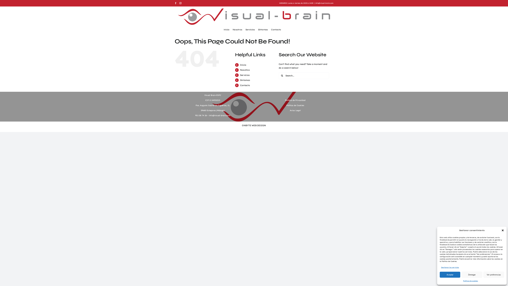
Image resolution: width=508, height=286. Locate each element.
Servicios (245, 75)
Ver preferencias (494, 275)
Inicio (243, 65)
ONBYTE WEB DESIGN (254, 125)
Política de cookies (470, 281)
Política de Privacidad (295, 100)
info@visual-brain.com (324, 3)
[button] (502, 230)
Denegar (472, 275)
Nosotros (245, 70)
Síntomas (245, 80)
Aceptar (450, 275)
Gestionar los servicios (450, 267)
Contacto (245, 85)
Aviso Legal (295, 110)
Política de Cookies (295, 105)
